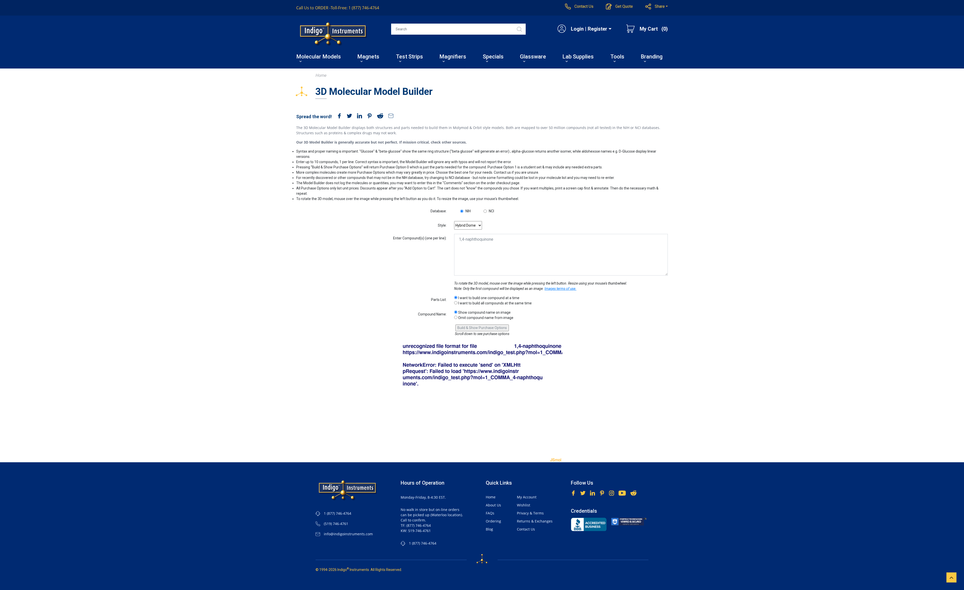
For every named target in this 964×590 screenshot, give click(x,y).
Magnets (368, 57)
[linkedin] (358, 117)
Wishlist (523, 505)
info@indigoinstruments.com (348, 534)
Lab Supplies (578, 57)
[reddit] (379, 117)
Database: (439, 211)
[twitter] (348, 117)
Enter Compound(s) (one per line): (420, 238)
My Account (526, 497)
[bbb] (589, 524)
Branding (651, 57)
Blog (489, 529)
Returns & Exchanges (535, 521)
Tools (617, 57)
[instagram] (611, 492)
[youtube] (622, 492)
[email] (389, 117)
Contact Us (526, 529)
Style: (442, 225)
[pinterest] (368, 117)
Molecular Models (318, 57)
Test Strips (409, 57)
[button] (656, 6)
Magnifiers (452, 57)
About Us (493, 505)
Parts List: (439, 300)
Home (321, 75)
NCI (491, 211)
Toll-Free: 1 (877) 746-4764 (337, 8)
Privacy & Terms (530, 513)
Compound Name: (432, 314)
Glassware (533, 57)
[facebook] (338, 117)
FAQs (490, 513)
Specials (493, 57)
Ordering (493, 521)
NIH (468, 211)
